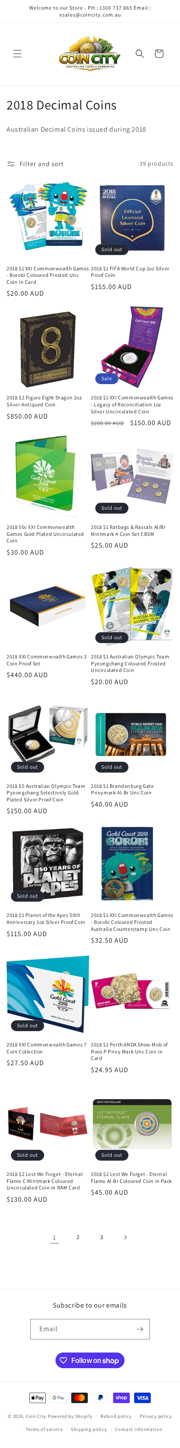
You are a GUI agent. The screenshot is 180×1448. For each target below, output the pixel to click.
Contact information (138, 1429)
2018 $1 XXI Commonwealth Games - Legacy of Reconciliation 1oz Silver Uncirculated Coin (132, 404)
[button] (17, 53)
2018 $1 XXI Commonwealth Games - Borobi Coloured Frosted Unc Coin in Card (48, 275)
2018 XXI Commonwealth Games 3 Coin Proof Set (47, 660)
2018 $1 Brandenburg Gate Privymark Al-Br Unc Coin (122, 789)
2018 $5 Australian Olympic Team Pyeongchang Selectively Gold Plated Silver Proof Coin (46, 793)
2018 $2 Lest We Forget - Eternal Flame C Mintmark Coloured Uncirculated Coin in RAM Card (45, 1181)
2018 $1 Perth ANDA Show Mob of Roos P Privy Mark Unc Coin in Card (129, 1051)
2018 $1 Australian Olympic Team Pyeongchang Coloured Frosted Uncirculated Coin (130, 663)
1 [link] (54, 1237)
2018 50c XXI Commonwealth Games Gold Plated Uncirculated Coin (45, 534)
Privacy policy (156, 1416)
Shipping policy (89, 1429)
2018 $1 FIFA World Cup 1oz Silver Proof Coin (130, 272)
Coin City (36, 1416)
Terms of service (44, 1429)
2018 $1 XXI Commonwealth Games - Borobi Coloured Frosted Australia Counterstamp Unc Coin (132, 922)
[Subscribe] (139, 1329)
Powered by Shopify (70, 1416)
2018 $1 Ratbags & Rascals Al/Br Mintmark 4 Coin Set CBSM (128, 530)
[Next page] (125, 1237)
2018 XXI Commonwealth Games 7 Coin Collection (47, 1048)
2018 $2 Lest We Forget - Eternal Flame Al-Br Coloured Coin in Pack (131, 1177)
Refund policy (116, 1416)
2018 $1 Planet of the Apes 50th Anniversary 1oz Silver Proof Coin (46, 918)
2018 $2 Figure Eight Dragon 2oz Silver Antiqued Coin (44, 401)
